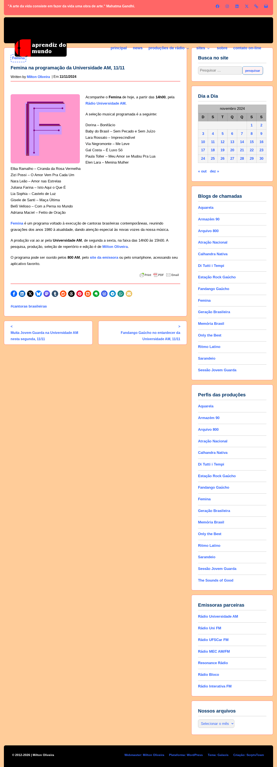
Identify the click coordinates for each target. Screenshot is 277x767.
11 (213, 142)
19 (222, 150)
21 (242, 150)
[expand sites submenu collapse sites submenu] (208, 48)
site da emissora (104, 257)
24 (203, 158)
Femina (17, 223)
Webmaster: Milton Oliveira (144, 755)
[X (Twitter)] (247, 6)
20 (232, 150)
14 (242, 142)
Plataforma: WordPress (186, 755)
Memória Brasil (211, 324)
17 (203, 150)
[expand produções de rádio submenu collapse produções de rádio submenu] (187, 48)
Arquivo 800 (208, 231)
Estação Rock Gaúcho (217, 277)
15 (252, 142)
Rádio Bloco (208, 675)
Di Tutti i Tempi (211, 266)
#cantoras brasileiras (29, 306)
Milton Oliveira (115, 247)
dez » (214, 171)
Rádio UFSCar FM (213, 640)
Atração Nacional (212, 242)
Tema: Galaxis (218, 755)
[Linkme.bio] (256, 6)
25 (213, 158)
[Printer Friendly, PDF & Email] (159, 275)
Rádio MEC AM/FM (214, 651)
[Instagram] (227, 6)
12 (222, 142)
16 (261, 142)
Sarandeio (206, 358)
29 (252, 158)
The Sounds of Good (215, 580)
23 (261, 150)
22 (252, 150)
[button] (14, 293)
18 (213, 150)
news (138, 48)
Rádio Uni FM (209, 628)
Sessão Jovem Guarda (217, 370)
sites (200, 48)
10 (203, 142)
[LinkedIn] (237, 6)
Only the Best (209, 335)
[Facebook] (217, 6)
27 (232, 158)
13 (232, 142)
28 (242, 158)
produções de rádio (166, 48)
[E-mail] (266, 6)
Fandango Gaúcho (213, 289)
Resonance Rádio (213, 663)
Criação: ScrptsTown (248, 755)
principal (119, 48)
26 (222, 158)
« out (202, 171)
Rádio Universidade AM (105, 103)
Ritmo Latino (209, 347)
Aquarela (205, 208)
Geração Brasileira (214, 312)
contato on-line (247, 48)
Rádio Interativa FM (215, 686)
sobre (222, 48)
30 (261, 158)
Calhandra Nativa (212, 254)
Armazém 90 (208, 219)
